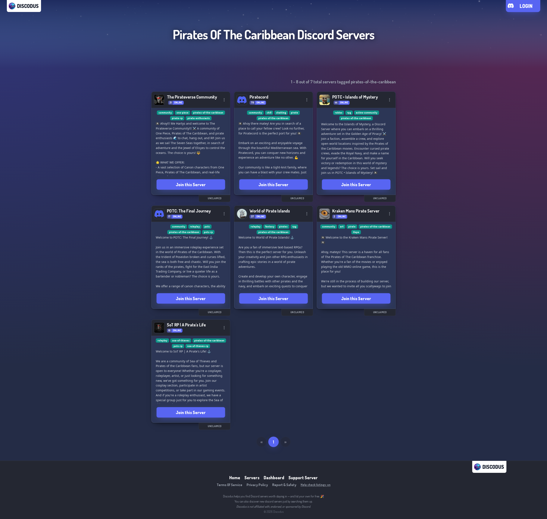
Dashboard (274, 477)
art (342, 226)
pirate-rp (177, 118)
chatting (281, 112)
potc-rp (208, 232)
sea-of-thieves (181, 340)
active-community (366, 112)
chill (269, 112)
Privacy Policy (257, 485)
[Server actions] (224, 99)
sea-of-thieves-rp (197, 346)
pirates (283, 226)
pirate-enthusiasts (198, 118)
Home (234, 477)
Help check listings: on (316, 485)
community (165, 112)
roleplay (195, 226)
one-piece (182, 112)
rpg (349, 112)
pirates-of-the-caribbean (208, 112)
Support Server (303, 477)
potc (207, 226)
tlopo (356, 232)
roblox (338, 112)
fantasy (269, 226)
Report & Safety (284, 485)
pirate (294, 112)
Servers (251, 477)
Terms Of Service (229, 485)
